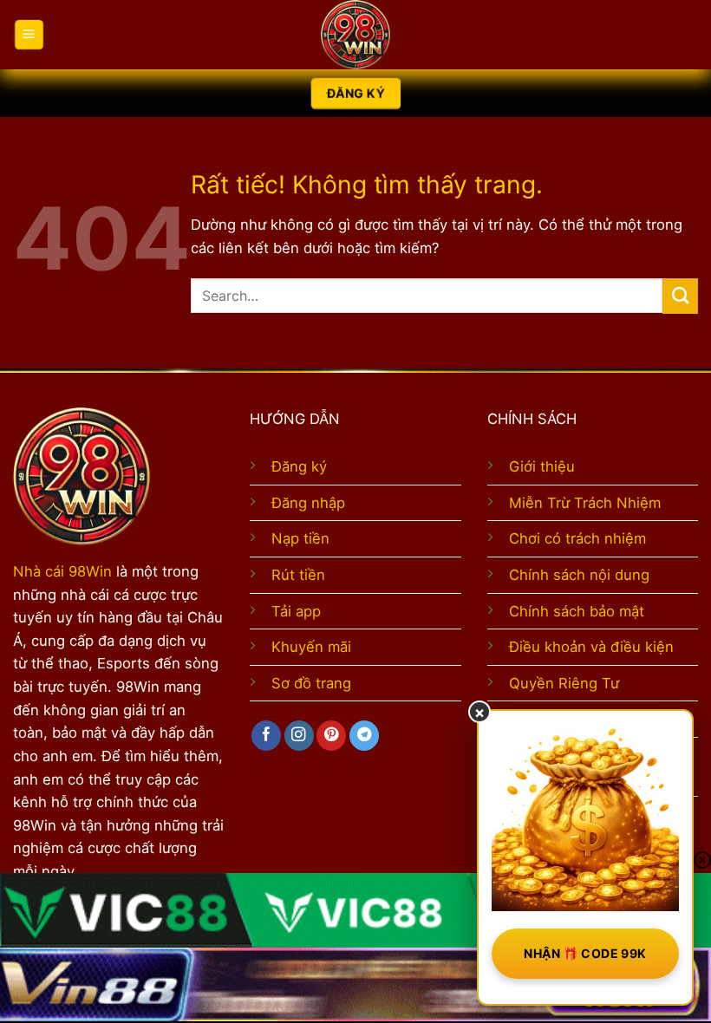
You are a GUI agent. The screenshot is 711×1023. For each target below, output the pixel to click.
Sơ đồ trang (311, 683)
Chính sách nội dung (579, 574)
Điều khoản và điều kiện (591, 646)
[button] (28, 35)
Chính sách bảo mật (576, 611)
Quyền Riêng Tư (564, 683)
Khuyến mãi (311, 646)
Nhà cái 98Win (62, 571)
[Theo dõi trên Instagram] (299, 735)
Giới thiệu (542, 466)
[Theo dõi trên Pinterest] (331, 735)
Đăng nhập (308, 503)
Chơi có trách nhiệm (577, 538)
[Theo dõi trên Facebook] (266, 735)
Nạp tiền (300, 538)
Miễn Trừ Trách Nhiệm (585, 503)
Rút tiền (298, 574)
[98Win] (355, 34)
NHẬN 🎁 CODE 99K (585, 953)
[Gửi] (680, 296)
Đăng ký (299, 466)
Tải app (296, 611)
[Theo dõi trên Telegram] (364, 735)
